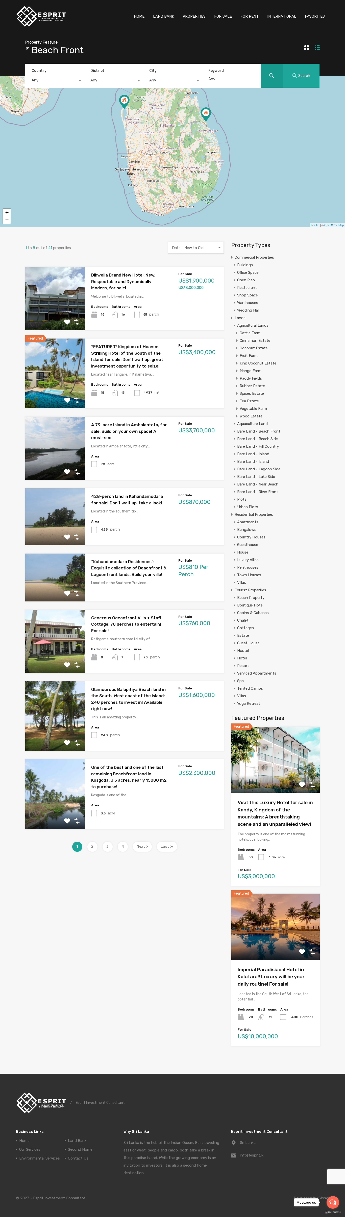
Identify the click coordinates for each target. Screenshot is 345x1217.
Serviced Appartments (256, 673)
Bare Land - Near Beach (257, 484)
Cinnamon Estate (255, 340)
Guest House (248, 643)
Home (24, 1141)
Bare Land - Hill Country (258, 446)
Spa (240, 681)
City (153, 71)
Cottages (245, 628)
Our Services (29, 1149)
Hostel (243, 650)
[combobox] (54, 81)
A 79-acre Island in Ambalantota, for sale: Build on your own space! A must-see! (129, 431)
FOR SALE (223, 16)
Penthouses (247, 567)
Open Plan (246, 280)
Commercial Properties (254, 257)
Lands (240, 318)
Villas (241, 582)
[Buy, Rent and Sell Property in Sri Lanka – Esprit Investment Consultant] (41, 25)
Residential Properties (254, 514)
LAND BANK (163, 16)
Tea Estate (249, 401)
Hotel (242, 658)
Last (165, 846)
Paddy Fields (251, 378)
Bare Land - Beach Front (258, 431)
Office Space (248, 272)
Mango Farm (250, 371)
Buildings (245, 265)
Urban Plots (247, 507)
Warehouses (247, 302)
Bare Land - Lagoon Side (258, 469)
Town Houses (249, 575)
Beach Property (250, 597)
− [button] (7, 220)
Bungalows (246, 529)
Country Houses (251, 537)
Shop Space (247, 295)
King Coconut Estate (258, 363)
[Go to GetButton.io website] (333, 1211)
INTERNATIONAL (281, 16)
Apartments (247, 522)
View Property (54, 318)
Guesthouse (247, 544)
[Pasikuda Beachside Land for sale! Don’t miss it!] (206, 114)
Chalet (243, 620)
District (97, 71)
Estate (243, 635)
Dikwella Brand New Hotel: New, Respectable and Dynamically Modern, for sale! (123, 281)
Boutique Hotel (250, 605)
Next (141, 846)
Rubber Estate (252, 386)
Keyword (216, 71)
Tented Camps (250, 688)
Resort (243, 665)
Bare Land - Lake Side (256, 476)
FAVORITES (315, 16)
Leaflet (315, 225)
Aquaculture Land (252, 423)
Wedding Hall (248, 310)
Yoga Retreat (248, 703)
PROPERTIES (194, 16)
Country (39, 71)
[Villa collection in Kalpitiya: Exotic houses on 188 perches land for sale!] (124, 102)
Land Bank (77, 1141)
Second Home (80, 1149)
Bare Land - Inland (253, 454)
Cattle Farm (250, 333)
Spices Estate (252, 393)
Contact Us (78, 1158)
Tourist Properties (250, 590)
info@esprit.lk (251, 1155)
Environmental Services (39, 1158)
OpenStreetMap (334, 225)
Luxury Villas (248, 560)
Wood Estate (251, 416)
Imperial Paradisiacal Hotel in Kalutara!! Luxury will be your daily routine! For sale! (271, 977)
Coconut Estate (254, 348)
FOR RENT (249, 16)
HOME (139, 16)
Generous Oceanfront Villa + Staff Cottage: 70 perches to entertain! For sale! (126, 624)
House (242, 552)
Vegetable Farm (253, 408)
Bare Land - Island (253, 461)
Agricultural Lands (252, 325)
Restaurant (247, 287)
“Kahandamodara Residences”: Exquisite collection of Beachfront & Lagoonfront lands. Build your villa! (128, 568)
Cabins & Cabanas (253, 613)
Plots (242, 499)
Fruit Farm (249, 355)
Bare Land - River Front (257, 492)
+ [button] (7, 212)
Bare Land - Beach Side (257, 439)
